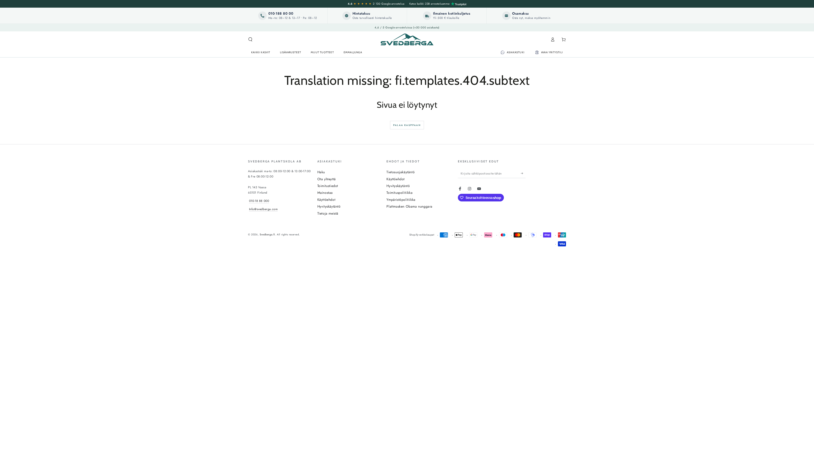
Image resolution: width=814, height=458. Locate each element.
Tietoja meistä (327, 213)
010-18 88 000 (259, 201)
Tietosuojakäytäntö (400, 172)
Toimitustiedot (327, 185)
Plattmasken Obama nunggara (409, 206)
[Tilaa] (523, 173)
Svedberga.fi (267, 234)
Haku (321, 172)
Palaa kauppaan (407, 125)
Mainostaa (325, 192)
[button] (250, 39)
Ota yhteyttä (326, 179)
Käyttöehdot (326, 199)
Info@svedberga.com (263, 209)
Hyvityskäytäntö (329, 206)
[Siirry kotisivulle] (407, 39)
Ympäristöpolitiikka (400, 199)
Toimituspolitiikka (399, 192)
